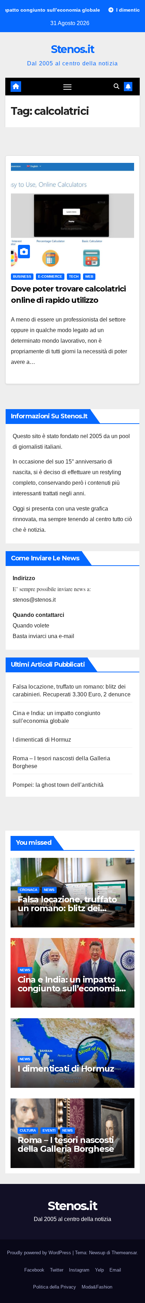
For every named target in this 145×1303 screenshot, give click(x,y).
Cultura (28, 1130)
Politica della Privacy (54, 1287)
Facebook (34, 1270)
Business (22, 276)
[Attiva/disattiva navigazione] (67, 87)
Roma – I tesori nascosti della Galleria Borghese (66, 1144)
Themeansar (124, 1252)
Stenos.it (72, 49)
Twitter (56, 1270)
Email (115, 1270)
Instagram (79, 1270)
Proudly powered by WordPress (39, 1252)
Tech (73, 276)
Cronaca (28, 890)
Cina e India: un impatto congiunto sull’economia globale (68, 988)
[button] (116, 86)
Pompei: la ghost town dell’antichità (58, 785)
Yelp (99, 1270)
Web (89, 276)
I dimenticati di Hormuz (42, 740)
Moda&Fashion (97, 1287)
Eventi (49, 1130)
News (49, 890)
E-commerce (50, 276)
